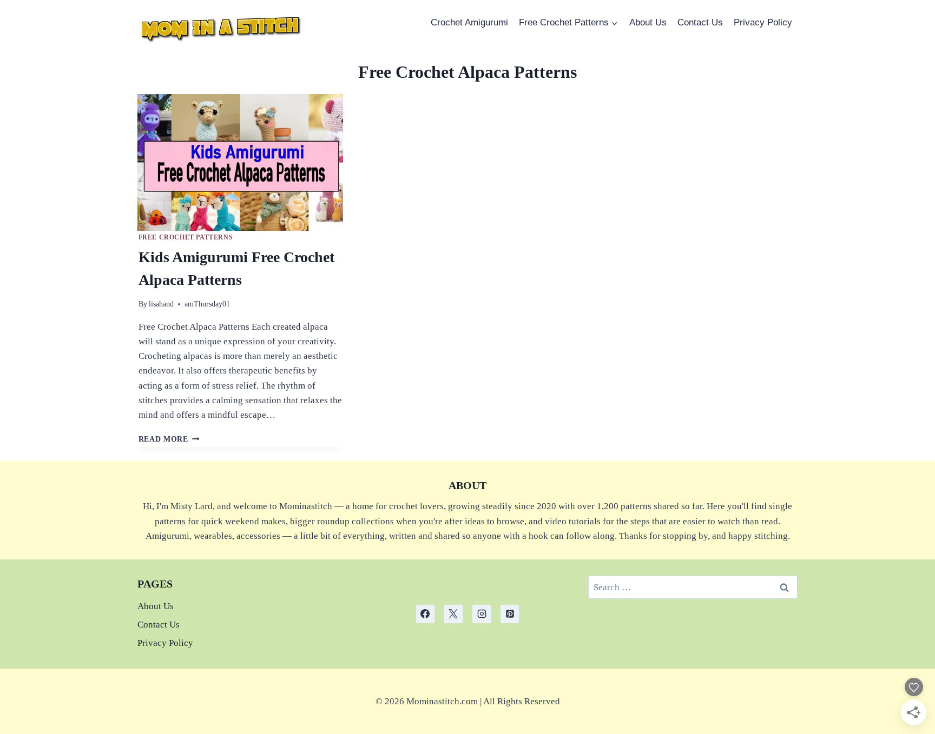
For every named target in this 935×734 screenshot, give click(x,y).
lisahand (161, 304)
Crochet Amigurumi (469, 22)
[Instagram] (481, 614)
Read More (169, 439)
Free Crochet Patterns (186, 237)
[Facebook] (425, 614)
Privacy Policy (763, 22)
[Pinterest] (510, 614)
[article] (467, 701)
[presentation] (240, 162)
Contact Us (700, 22)
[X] (453, 614)
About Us (648, 22)
